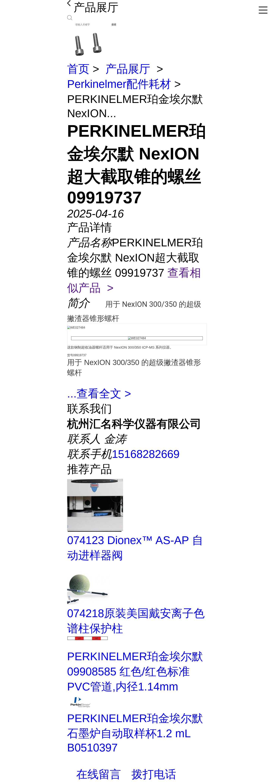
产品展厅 (127, 69)
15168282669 (145, 454)
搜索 (113, 24)
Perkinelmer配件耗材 (119, 84)
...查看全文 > (99, 393)
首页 (78, 69)
